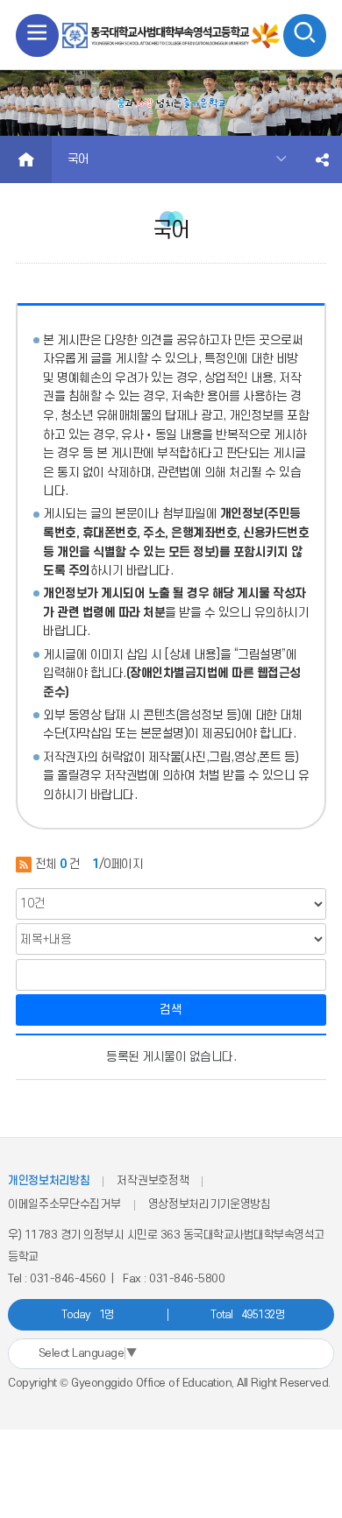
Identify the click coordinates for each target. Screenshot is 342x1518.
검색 (171, 1009)
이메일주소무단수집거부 (64, 1204)
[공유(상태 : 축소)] (322, 159)
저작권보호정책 (153, 1181)
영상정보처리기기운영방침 (209, 1204)
